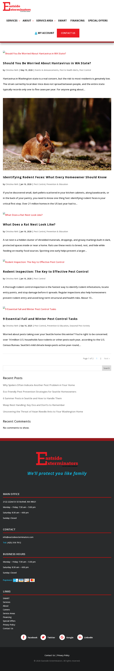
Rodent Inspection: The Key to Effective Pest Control (46, 271)
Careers (6, 609)
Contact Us (8, 628)
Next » (107, 358)
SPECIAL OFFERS (98, 20)
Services (6, 602)
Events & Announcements (47, 70)
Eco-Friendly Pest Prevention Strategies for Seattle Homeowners (39, 391)
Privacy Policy (9, 624)
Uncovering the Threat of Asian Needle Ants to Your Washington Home (43, 411)
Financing (7, 617)
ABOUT (27, 20)
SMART (62, 20)
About (5, 606)
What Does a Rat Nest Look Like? (29, 224)
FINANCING (77, 20)
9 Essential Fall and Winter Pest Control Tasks (40, 319)
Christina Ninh (12, 70)
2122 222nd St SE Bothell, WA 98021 (19, 501)
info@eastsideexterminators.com (18, 537)
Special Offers (9, 621)
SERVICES (12, 20)
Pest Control (85, 70)
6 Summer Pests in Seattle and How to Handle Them (32, 398)
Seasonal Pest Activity (80, 325)
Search (107, 368)
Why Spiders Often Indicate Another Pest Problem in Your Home (39, 385)
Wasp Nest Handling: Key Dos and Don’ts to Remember (34, 405)
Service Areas (9, 613)
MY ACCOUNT (45, 33)
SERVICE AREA (44, 20)
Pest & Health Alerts (69, 70)
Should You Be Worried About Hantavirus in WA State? (47, 63)
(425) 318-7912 (14, 542)
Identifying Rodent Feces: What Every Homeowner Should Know (55, 177)
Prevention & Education (57, 184)
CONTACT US (68, 33)
